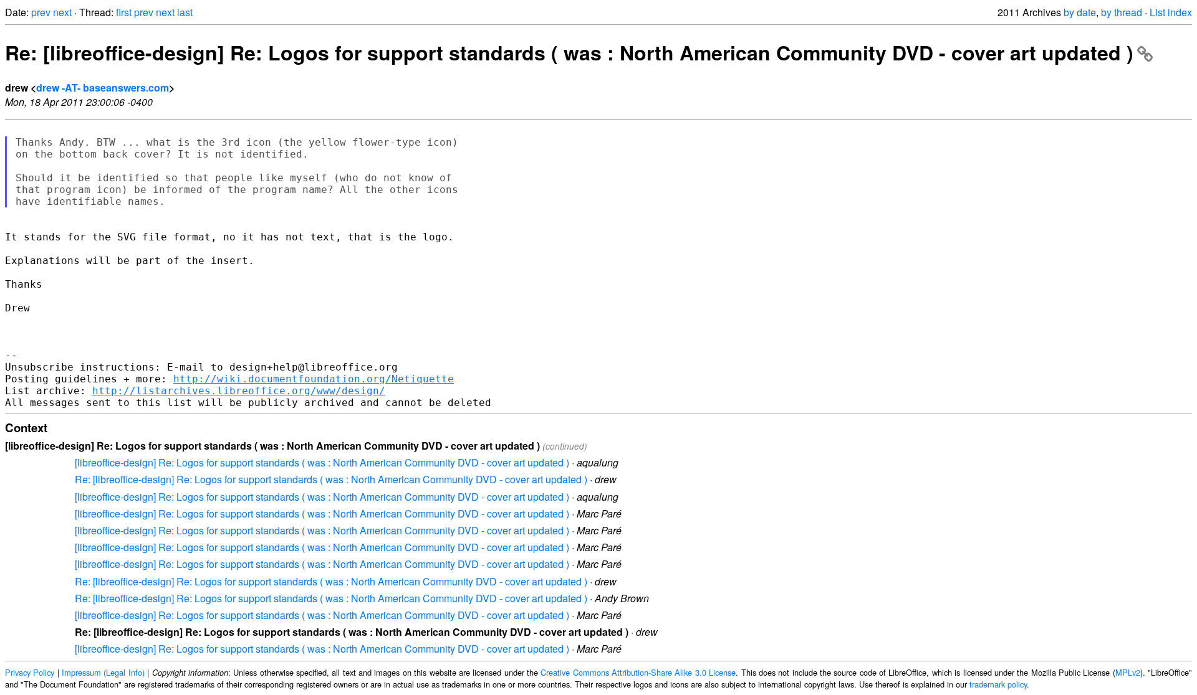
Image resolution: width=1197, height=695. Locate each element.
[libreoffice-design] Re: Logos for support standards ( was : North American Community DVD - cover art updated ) (322, 462)
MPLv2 (1127, 672)
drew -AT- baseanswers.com (102, 87)
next (62, 12)
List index (1171, 12)
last (185, 12)
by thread (1121, 12)
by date (1080, 12)
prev (40, 12)
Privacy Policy (29, 672)
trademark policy (998, 684)
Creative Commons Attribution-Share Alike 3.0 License (638, 672)
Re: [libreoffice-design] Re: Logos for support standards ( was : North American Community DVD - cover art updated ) (569, 52)
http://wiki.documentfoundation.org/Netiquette (313, 379)
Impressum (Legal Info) (103, 672)
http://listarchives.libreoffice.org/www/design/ (238, 391)
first (124, 12)
